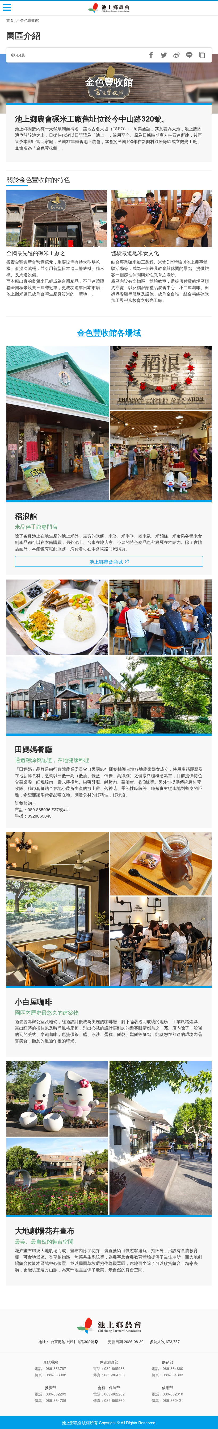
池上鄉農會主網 (109, 8)
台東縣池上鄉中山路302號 (73, 1341)
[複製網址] (202, 55)
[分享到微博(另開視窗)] (176, 55)
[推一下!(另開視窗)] (163, 55)
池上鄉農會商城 (106, 561)
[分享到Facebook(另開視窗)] (151, 55)
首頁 (10, 20)
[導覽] (7, 7)
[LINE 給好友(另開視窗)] (189, 55)
